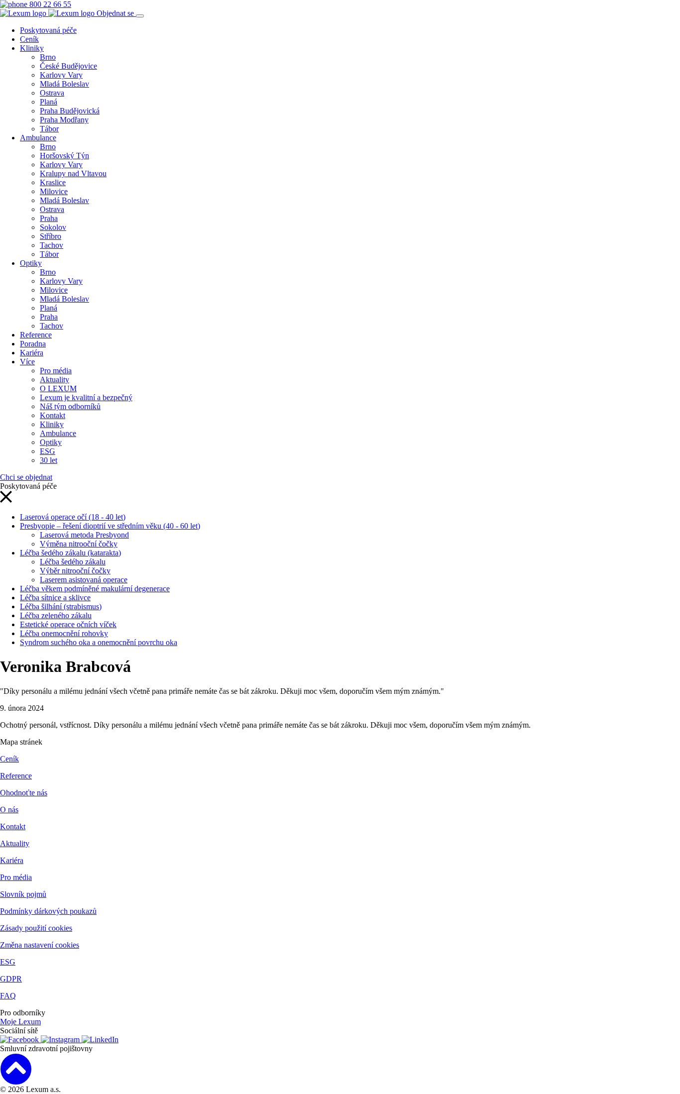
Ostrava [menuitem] (52, 93)
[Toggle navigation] (140, 15)
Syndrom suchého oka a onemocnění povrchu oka (98, 642)
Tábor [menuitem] (49, 128)
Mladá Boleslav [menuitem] (64, 84)
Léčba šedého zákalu (73, 561)
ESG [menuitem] (47, 451)
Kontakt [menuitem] (52, 415)
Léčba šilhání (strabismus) (61, 606)
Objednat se (116, 13)
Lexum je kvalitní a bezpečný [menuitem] (86, 397)
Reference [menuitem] (36, 334)
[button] (6, 500)
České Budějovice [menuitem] (68, 66)
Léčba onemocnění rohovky (64, 633)
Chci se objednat (26, 477)
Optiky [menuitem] (31, 263)
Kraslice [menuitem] (53, 182)
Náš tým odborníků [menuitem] (70, 406)
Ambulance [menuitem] (38, 137)
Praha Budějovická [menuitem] (70, 111)
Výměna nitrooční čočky (78, 544)
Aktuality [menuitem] (54, 379)
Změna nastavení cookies (39, 945)
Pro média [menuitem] (56, 370)
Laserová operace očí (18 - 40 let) (72, 517)
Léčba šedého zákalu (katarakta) (70, 552)
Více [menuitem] (27, 361)
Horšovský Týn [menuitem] (64, 155)
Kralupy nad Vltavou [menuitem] (73, 173)
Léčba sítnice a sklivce (55, 597)
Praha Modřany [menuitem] (64, 119)
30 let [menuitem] (48, 460)
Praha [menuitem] (49, 218)
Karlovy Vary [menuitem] (61, 75)
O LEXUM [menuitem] (58, 388)
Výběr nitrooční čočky (75, 570)
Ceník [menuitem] (29, 39)
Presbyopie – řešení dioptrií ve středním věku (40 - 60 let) (110, 526)
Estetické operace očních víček (68, 624)
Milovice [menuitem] (54, 191)
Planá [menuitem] (48, 102)
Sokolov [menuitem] (53, 227)
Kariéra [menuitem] (31, 352)
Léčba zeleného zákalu (56, 615)
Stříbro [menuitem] (50, 236)
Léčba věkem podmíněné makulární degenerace (95, 588)
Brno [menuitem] (48, 57)
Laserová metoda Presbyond (84, 535)
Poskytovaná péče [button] (48, 30)
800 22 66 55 (49, 4)
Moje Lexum (20, 1021)
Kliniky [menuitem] (32, 48)
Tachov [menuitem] (51, 245)
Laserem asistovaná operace (83, 579)
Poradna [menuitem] (33, 343)
